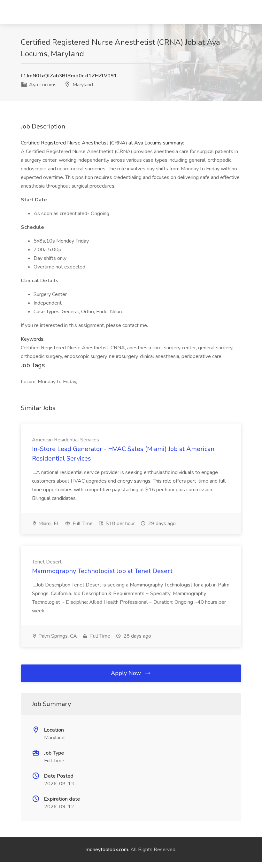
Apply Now (127, 673)
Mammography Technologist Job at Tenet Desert (102, 571)
